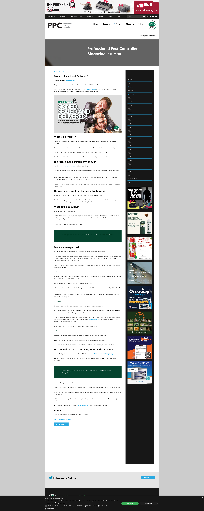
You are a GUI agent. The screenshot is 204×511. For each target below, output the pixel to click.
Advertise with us (51, 16)
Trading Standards (94, 319)
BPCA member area (83, 405)
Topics (118, 24)
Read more (62, 503)
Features (106, 24)
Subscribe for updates (76, 16)
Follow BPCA (146, 478)
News (95, 24)
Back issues (100, 16)
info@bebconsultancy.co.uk (62, 419)
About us (110, 16)
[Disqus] (88, 448)
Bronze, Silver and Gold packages (104, 354)
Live (141, 24)
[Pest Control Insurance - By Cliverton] (102, 7)
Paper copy (90, 16)
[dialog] (102, 503)
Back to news (60, 424)
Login (118, 16)
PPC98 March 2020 (70, 80)
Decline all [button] (148, 503)
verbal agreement (70, 166)
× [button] (202, 497)
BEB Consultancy (91, 89)
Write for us (63, 16)
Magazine (130, 24)
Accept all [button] (130, 503)
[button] (81, 509)
